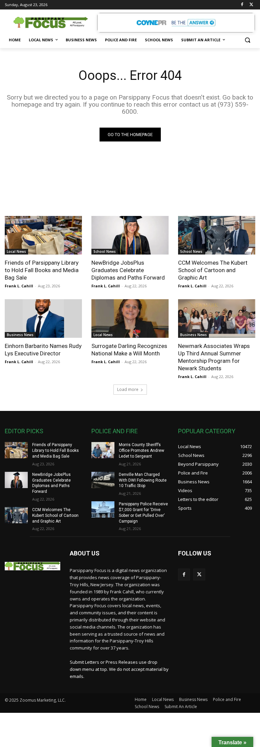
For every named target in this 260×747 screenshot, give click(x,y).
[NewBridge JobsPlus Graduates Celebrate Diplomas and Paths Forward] (130, 235)
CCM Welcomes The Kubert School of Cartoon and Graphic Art (212, 270)
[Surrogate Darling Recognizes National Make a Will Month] (130, 318)
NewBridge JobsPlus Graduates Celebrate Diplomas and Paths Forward (128, 270)
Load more (127, 389)
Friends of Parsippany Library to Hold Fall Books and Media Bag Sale (42, 270)
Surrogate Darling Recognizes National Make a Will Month (129, 350)
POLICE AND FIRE (114, 431)
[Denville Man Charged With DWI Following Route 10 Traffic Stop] (102, 480)
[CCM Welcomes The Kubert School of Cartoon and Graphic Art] (216, 235)
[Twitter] (251, 5)
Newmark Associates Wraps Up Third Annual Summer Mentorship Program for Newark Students (214, 357)
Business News (20, 334)
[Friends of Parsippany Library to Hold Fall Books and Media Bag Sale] (43, 235)
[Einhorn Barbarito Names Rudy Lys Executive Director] (43, 318)
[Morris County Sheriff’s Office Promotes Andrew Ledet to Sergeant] (102, 450)
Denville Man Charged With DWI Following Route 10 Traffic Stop (143, 480)
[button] (247, 40)
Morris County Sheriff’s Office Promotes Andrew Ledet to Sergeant (141, 450)
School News (104, 251)
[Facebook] (242, 5)
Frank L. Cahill (19, 285)
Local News (16, 251)
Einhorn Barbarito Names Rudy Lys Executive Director (43, 350)
